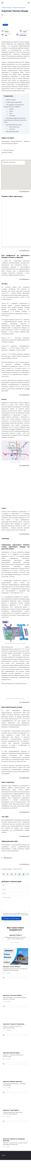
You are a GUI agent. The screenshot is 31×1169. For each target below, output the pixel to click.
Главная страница (6, 7)
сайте (27, 388)
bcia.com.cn (8, 857)
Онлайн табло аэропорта (14, 102)
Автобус (11, 109)
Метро (11, 111)
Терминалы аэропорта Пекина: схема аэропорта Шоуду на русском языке (15, 120)
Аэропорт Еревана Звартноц (12, 1081)
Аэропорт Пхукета (15, 935)
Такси (10, 113)
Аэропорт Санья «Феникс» (12, 966)
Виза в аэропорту (14, 127)
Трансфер (12, 115)
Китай (5, 24)
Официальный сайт (12, 131)
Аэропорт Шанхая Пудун (11, 1052)
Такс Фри (12, 129)
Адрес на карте (11, 99)
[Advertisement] (15, 486)
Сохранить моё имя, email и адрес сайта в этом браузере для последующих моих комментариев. (16, 914)
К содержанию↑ (24, 191)
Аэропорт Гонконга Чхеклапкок (13, 1024)
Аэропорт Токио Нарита (11, 1110)
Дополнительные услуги (14, 124)
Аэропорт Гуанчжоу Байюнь (12, 995)
